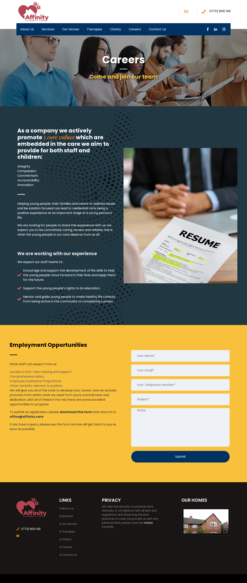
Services (48, 29)
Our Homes (70, 29)
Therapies (94, 29)
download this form (76, 412)
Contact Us (157, 29)
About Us (27, 29)
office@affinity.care (26, 416)
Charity (115, 29)
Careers (135, 29)
